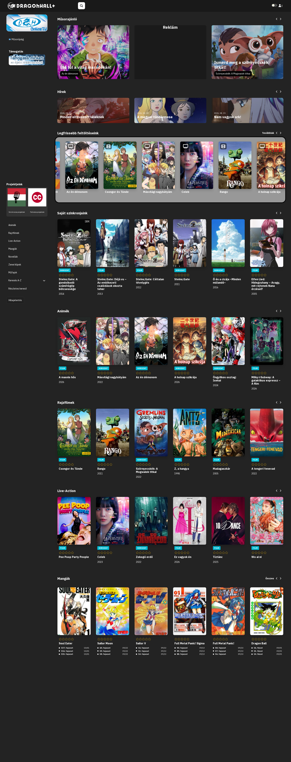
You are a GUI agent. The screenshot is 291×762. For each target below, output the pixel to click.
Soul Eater (65, 643)
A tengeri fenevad (263, 468)
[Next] (280, 19)
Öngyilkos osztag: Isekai (224, 379)
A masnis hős (67, 377)
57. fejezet (220, 651)
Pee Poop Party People (74, 557)
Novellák (13, 256)
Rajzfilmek (13, 232)
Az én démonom (70, 73)
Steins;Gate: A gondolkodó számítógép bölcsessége (68, 284)
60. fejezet (104, 648)
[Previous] (277, 19)
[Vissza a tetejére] (285, 754)
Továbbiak (268, 132)
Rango (224, 191)
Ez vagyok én (182, 557)
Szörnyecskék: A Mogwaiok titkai (233, 73)
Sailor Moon (105, 643)
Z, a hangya (181, 468)
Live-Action (14, 240)
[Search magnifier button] (81, 5)
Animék (12, 224)
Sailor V (141, 643)
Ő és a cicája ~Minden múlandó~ (227, 281)
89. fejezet (182, 651)
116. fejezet (67, 651)
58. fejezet (104, 654)
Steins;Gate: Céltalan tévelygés (150, 281)
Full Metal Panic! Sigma (189, 643)
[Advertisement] (170, 55)
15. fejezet (143, 651)
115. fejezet (67, 654)
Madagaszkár (221, 468)
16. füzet (258, 648)
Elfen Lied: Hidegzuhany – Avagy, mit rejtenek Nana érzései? (265, 284)
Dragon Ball (259, 643)
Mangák (12, 248)
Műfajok (12, 272)
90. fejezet (182, 648)
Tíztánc (218, 557)
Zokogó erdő (144, 557)
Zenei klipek (14, 264)
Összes (269, 578)
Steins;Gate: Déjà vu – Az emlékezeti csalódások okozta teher (111, 284)
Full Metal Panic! (223, 643)
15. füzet (258, 651)
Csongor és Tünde (117, 191)
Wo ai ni (256, 557)
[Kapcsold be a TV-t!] (26, 22)
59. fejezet (104, 651)
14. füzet (258, 654)
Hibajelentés (15, 300)
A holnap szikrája (269, 191)
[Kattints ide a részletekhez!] (27, 59)
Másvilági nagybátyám (157, 191)
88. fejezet (182, 654)
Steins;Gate (182, 279)
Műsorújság (17, 39)
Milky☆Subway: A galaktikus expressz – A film (265, 380)
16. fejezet (143, 648)
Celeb (185, 191)
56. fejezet (220, 654)
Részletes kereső (17, 288)
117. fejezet (67, 648)
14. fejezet (143, 654)
